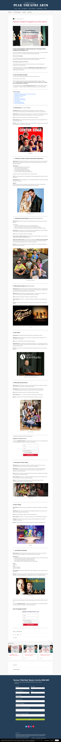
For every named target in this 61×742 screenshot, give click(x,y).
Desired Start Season (19, 699)
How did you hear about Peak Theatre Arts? (23, 708)
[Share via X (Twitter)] (15, 634)
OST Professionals (17, 12)
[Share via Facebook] (13, 634)
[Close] (59, 740)
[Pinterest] (33, 726)
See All (52, 643)
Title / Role (33, 686)
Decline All (52, 740)
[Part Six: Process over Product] (46, 649)
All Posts (9, 12)
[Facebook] (31, 726)
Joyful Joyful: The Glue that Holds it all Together (30, 655)
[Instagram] (29, 726)
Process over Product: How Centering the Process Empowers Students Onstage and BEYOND (45, 655)
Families (24, 12)
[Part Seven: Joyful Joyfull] (30, 649)
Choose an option (18, 695)
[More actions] (47, 18)
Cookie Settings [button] (46, 740)
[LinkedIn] (26, 726)
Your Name (17, 686)
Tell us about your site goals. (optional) (22, 713)
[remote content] (30, 450)
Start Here (30, 12)
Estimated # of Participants (20, 703)
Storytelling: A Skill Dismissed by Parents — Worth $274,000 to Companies (14, 655)
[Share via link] (20, 634)
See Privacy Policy (32, 740)
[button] (51, 12)
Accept (57, 740)
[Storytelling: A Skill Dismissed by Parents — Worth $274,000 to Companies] (15, 649)
